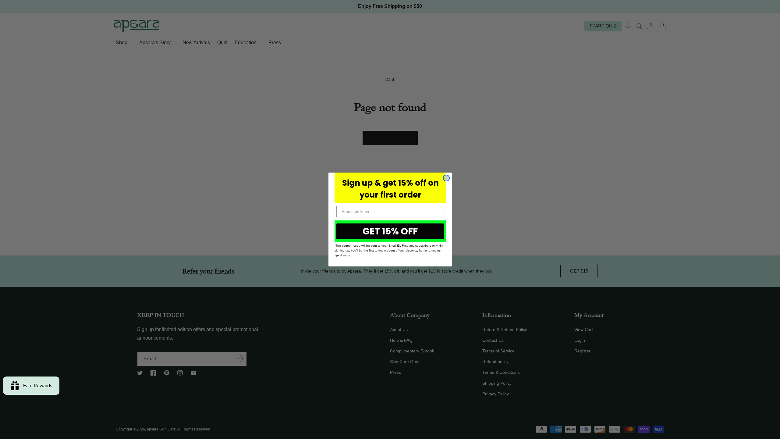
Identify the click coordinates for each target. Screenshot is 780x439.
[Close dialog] (446, 178)
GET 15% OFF (390, 231)
